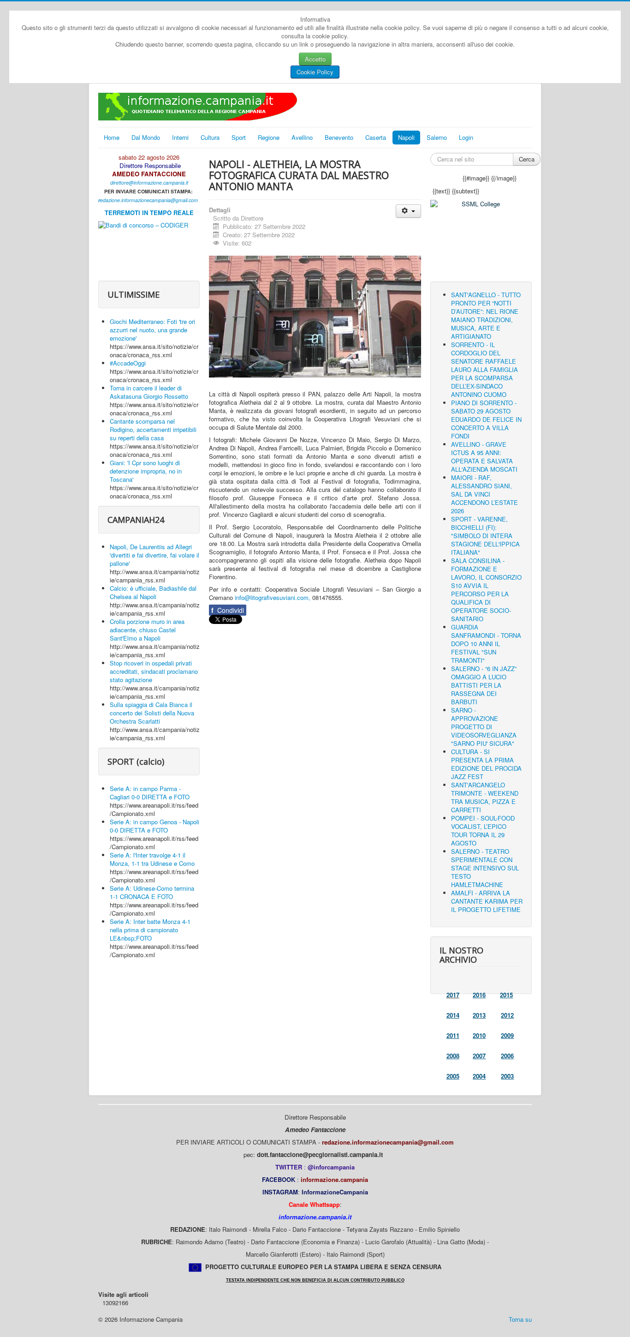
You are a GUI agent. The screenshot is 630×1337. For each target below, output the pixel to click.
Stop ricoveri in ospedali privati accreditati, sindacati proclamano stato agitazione (154, 671)
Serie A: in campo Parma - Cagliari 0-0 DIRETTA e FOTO (150, 792)
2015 (506, 994)
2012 (507, 1015)
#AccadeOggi (128, 363)
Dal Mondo (145, 137)
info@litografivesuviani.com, (272, 597)
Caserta (375, 137)
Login (466, 137)
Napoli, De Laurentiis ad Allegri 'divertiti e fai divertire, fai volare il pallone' (154, 555)
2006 (507, 1055)
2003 (507, 1076)
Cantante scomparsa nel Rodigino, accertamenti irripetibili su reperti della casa (153, 429)
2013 (479, 1015)
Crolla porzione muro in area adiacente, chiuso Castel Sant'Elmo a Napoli (147, 629)
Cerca (527, 159)
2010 (479, 1035)
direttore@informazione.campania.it (149, 182)
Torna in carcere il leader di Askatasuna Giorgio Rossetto (149, 392)
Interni (180, 137)
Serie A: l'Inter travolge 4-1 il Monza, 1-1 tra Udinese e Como (152, 859)
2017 (452, 994)
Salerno (437, 137)
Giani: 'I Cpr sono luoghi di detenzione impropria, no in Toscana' (146, 471)
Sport (239, 137)
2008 (452, 1055)
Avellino (302, 137)
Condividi (227, 610)
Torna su (520, 1319)
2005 (452, 1076)
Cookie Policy (315, 71)
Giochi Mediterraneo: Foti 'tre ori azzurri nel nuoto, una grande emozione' (152, 329)
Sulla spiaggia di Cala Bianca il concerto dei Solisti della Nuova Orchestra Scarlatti (152, 712)
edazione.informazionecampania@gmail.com (149, 200)
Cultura (210, 137)
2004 (479, 1076)
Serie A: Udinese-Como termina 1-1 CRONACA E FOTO (152, 892)
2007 (479, 1055)
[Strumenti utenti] (408, 211)
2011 (452, 1035)
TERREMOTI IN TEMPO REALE (149, 212)
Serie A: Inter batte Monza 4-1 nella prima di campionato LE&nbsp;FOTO (150, 929)
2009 (507, 1035)
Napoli (406, 137)
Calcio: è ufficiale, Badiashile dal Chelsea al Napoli (153, 592)
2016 (479, 994)
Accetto (315, 58)
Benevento (339, 137)
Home (111, 137)
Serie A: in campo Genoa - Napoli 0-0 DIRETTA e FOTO (154, 825)
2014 (452, 1015)
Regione (268, 137)
